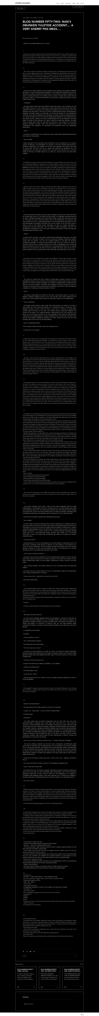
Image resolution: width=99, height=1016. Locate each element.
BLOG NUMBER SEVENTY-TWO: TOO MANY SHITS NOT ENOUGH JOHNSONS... (49, 970)
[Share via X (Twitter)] (27, 951)
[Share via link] (34, 951)
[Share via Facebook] (23, 951)
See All (82, 964)
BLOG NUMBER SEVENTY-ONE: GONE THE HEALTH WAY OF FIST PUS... (72, 970)
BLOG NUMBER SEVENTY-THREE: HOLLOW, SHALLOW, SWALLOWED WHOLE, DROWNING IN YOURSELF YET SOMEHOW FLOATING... (25, 970)
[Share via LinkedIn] (30, 951)
